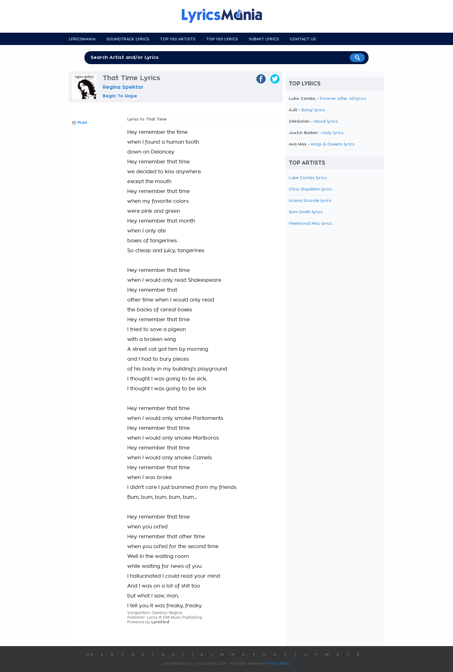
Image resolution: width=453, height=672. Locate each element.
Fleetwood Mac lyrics (310, 224)
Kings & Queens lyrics (333, 144)
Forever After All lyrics (343, 99)
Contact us (303, 39)
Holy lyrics (333, 133)
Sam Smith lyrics (306, 212)
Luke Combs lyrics (308, 178)
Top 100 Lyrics (222, 39)
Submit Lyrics (264, 39)
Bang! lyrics (313, 110)
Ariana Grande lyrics (310, 201)
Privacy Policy (278, 663)
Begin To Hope (120, 96)
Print (82, 123)
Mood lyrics (326, 122)
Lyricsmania (82, 39)
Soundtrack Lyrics (127, 39)
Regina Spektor (123, 87)
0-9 (89, 654)
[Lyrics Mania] (226, 16)
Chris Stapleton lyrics (310, 189)
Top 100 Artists (177, 39)
